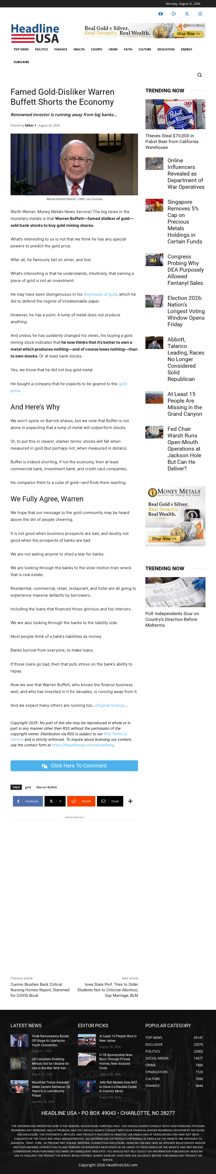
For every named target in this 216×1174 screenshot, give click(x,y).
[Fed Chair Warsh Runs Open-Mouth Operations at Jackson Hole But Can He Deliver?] (154, 432)
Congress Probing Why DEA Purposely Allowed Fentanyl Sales (186, 269)
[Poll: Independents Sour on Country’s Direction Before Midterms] (175, 592)
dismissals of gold (100, 294)
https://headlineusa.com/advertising (83, 745)
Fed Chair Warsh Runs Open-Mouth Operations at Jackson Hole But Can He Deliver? (184, 449)
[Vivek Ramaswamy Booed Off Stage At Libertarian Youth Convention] (19, 1040)
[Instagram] (200, 14)
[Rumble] (174, 14)
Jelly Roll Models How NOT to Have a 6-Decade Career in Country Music (118, 1087)
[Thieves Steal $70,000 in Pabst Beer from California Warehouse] (175, 114)
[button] (199, 75)
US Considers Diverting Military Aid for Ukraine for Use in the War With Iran (50, 1063)
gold (28, 787)
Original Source (109, 705)
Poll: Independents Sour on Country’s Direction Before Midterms (172, 619)
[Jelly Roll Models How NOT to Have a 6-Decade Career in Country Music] (87, 1086)
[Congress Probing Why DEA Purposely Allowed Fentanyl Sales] (154, 259)
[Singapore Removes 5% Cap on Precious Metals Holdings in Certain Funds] (154, 205)
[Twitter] (187, 14)
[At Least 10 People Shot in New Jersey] (87, 1040)
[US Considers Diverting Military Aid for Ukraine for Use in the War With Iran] (19, 1063)
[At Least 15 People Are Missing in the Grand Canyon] (154, 397)
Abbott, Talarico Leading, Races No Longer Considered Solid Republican (186, 359)
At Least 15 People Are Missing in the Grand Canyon (185, 404)
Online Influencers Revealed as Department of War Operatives (186, 173)
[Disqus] (74, 897)
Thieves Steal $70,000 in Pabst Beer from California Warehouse (171, 141)
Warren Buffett (46, 787)
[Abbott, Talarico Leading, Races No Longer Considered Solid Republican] (154, 342)
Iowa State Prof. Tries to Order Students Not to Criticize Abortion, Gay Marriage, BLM (107, 990)
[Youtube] (160, 14)
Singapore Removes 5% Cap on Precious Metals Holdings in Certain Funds (185, 222)
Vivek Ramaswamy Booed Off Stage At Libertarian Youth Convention (50, 1040)
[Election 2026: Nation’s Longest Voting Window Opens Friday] (154, 301)
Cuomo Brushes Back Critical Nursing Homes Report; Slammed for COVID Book (40, 990)
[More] (130, 801)
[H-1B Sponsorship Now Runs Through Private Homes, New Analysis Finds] (87, 1059)
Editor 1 (30, 125)
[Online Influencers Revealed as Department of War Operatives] (154, 163)
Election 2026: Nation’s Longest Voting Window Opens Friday (186, 311)
